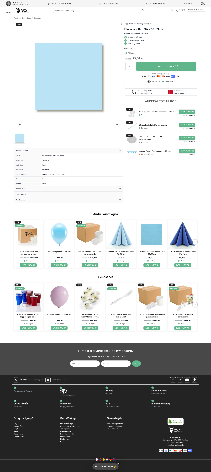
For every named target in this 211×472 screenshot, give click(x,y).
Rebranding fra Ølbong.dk (70, 426)
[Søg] (143, 10)
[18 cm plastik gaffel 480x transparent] (182, 297)
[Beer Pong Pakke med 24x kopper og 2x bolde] (28, 297)
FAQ (15, 424)
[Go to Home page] (22, 10)
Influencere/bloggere (115, 426)
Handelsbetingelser (67, 434)
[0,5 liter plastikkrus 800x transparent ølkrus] (28, 234)
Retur (16, 431)
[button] (105, 466)
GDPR (62, 442)
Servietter (46, 179)
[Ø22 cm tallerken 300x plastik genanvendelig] (90, 234)
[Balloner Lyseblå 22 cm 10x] (59, 234)
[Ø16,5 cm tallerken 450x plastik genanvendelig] (152, 297)
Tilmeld (136, 363)
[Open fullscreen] (68, 76)
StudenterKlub (112, 429)
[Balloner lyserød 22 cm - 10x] (59, 297)
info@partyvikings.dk (176, 445)
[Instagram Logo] (180, 379)
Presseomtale (65, 431)
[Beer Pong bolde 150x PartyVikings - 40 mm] (90, 297)
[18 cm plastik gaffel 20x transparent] (121, 297)
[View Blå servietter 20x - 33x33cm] (19, 138)
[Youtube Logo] (187, 379)
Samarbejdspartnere (115, 424)
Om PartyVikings (66, 424)
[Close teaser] (118, 463)
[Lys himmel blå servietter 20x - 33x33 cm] (152, 234)
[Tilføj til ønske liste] (119, 24)
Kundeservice (19, 436)
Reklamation (18, 434)
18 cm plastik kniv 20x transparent (153, 125)
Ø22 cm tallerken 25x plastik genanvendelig (150, 138)
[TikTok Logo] (194, 379)
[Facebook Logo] (173, 379)
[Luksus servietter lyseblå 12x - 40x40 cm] (121, 234)
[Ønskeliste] (177, 10)
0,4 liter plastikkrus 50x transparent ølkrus (156, 112)
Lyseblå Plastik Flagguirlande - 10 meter (155, 151)
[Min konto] (172, 10)
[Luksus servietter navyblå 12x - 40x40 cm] (182, 234)
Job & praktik (65, 429)
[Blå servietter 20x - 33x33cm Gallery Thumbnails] (19, 138)
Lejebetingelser (66, 436)
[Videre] (117, 124)
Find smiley (64, 439)
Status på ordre (20, 426)
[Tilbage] (20, 124)
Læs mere (128, 48)
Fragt (16, 429)
